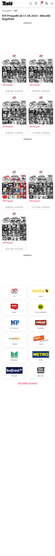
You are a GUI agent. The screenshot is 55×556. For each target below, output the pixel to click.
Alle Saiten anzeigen (27, 383)
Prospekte (6, 11)
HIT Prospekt (8, 85)
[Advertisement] (27, 37)
